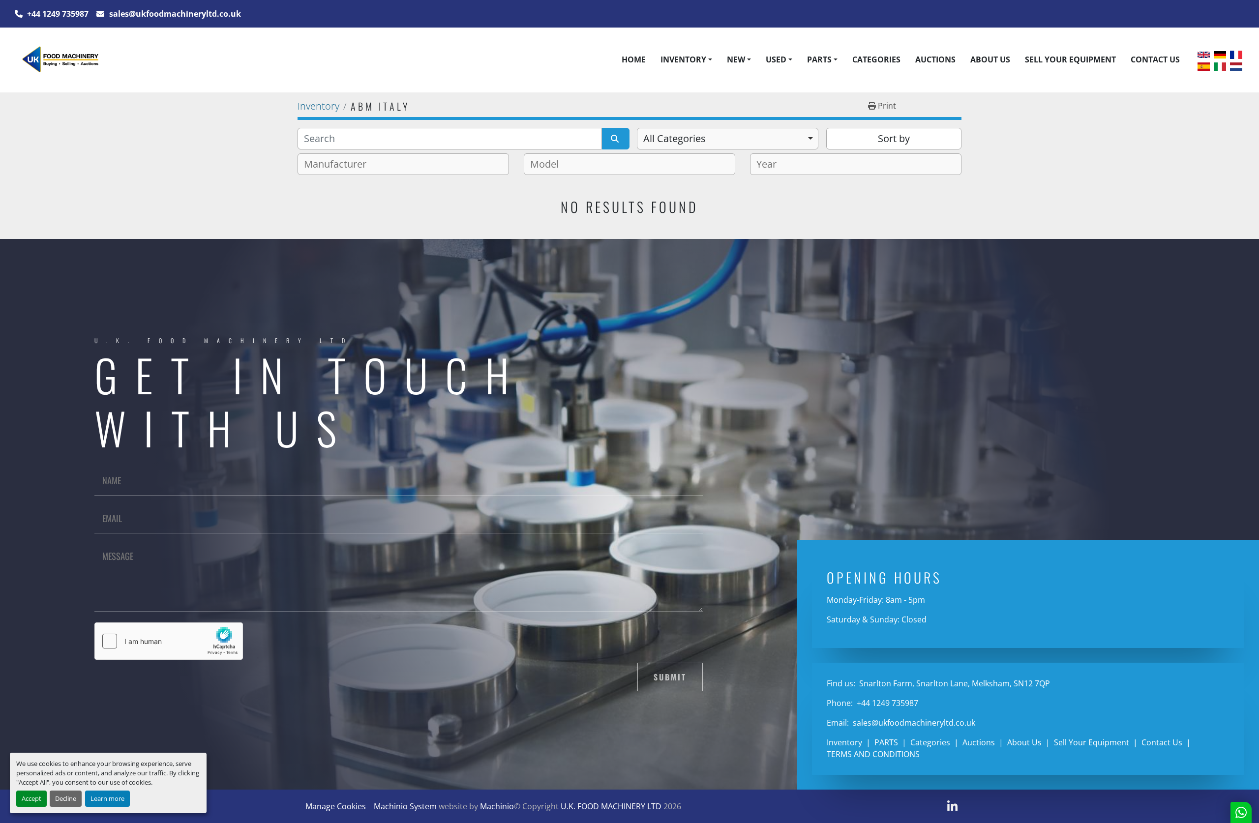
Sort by (894, 138)
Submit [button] (670, 677)
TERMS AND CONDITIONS (873, 754)
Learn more (107, 798)
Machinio (497, 806)
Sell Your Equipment (1070, 59)
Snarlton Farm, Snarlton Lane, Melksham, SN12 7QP (953, 683)
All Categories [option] (674, 138)
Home (634, 59)
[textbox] (339, 164)
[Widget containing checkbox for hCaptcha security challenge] (168, 641)
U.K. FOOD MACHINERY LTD (611, 806)
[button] (686, 59)
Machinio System (405, 806)
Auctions (935, 59)
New (736, 59)
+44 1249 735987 (57, 13)
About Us (990, 59)
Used (776, 59)
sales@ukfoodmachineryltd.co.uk (174, 13)
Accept (31, 798)
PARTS (819, 59)
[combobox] (727, 138)
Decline (65, 798)
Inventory (683, 59)
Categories (876, 59)
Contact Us (1155, 59)
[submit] (616, 138)
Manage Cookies (335, 806)
